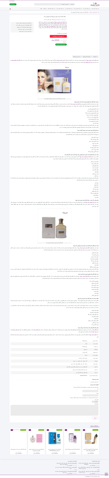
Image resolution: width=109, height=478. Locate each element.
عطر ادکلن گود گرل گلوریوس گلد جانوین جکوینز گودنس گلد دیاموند (90, 450)
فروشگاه (44, 8)
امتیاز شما (96, 399)
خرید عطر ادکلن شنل (60, 8)
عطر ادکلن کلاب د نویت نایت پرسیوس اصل (18, 449)
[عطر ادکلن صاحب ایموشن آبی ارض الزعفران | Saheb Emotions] (54, 438)
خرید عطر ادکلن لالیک (51, 8)
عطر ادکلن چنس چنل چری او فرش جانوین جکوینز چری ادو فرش (36, 450)
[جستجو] (35, 4)
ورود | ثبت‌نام (12, 4)
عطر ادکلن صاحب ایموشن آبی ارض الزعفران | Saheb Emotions (54, 450)
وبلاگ (41, 8)
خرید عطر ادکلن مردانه (78, 8)
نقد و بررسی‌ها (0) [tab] (76, 56)
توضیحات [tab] (95, 56)
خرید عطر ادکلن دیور (69, 8)
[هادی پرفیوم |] (95, 4)
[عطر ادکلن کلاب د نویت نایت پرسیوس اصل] (18, 438)
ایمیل (97, 393)
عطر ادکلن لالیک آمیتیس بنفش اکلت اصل (72, 449)
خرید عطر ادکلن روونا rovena (57, 19)
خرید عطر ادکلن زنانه (86, 8)
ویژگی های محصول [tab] (86, 56)
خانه (98, 12)
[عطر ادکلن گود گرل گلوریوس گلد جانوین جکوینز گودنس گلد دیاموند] (90, 438)
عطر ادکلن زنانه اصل (93, 12)
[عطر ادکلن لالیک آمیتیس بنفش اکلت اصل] (72, 438)
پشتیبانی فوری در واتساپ (60, 44)
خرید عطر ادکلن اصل (95, 8)
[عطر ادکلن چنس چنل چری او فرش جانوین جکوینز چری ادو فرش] (36, 438)
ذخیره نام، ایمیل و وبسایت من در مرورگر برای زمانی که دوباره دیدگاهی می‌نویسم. (84, 397)
